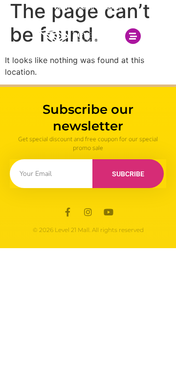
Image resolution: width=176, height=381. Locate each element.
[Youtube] (108, 212)
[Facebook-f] (67, 212)
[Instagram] (88, 212)
